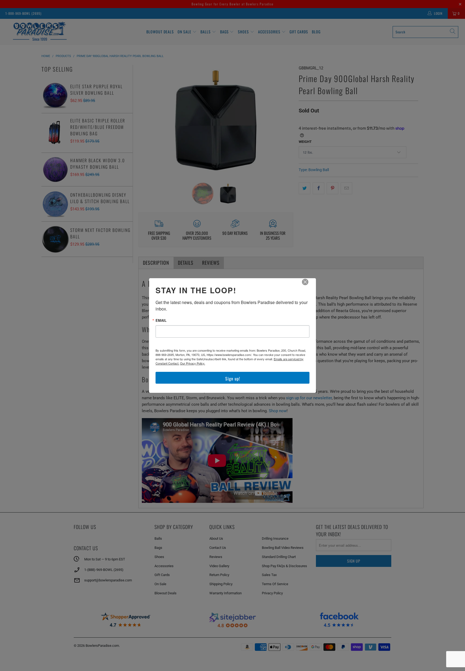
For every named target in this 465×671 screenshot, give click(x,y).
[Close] (309, 286)
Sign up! (232, 378)
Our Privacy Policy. (192, 363)
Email (161, 320)
